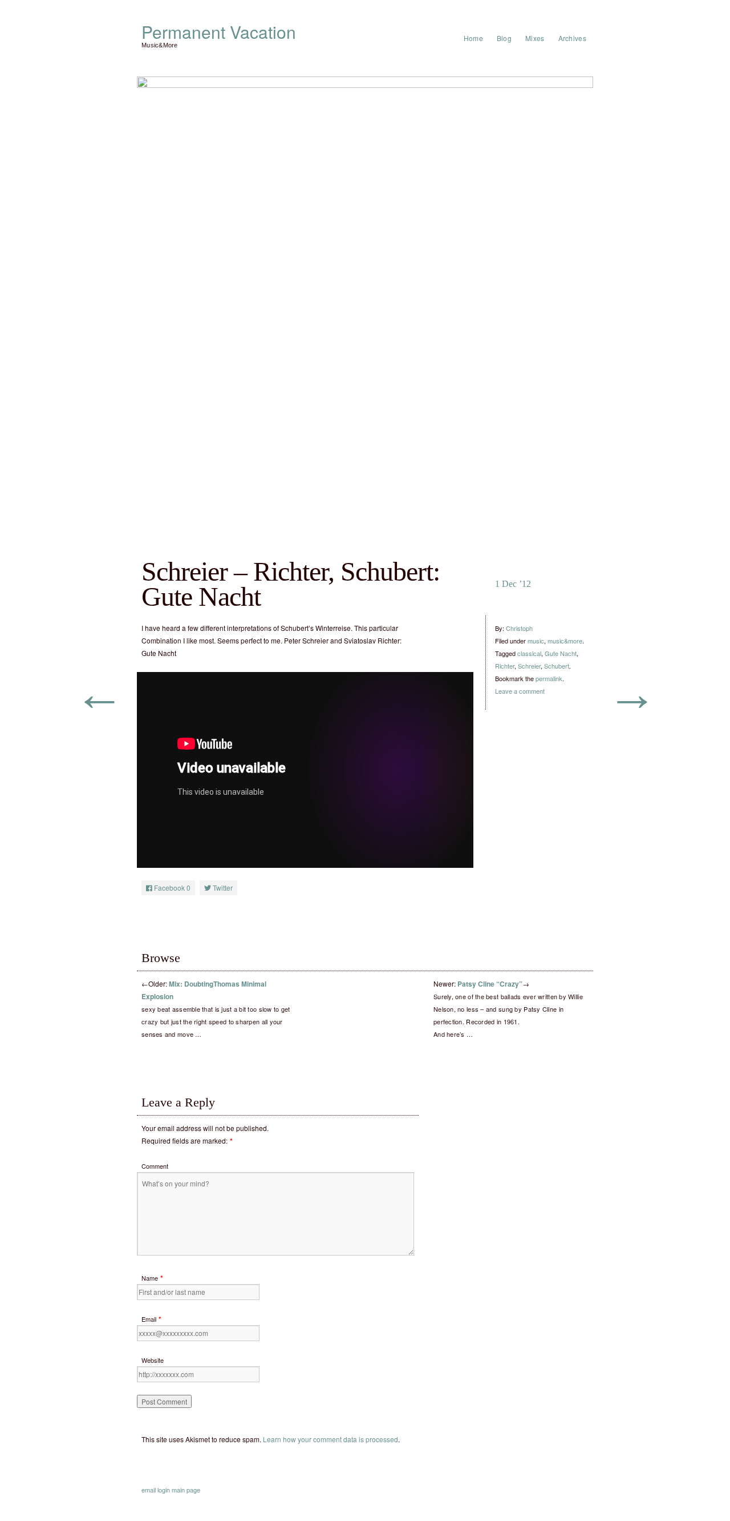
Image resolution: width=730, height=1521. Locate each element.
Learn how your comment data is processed (330, 1439)
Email (148, 1318)
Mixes (535, 38)
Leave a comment (520, 690)
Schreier (529, 665)
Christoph (519, 628)
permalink (549, 678)
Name (149, 1277)
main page (186, 1489)
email (148, 1489)
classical (529, 653)
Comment (154, 1165)
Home (473, 38)
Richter (504, 665)
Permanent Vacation (218, 32)
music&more (565, 640)
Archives (572, 38)
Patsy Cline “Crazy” (489, 984)
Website (152, 1360)
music (536, 640)
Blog (504, 38)
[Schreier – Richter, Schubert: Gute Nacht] (365, 302)
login (163, 1489)
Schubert (556, 665)
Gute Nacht (561, 653)
